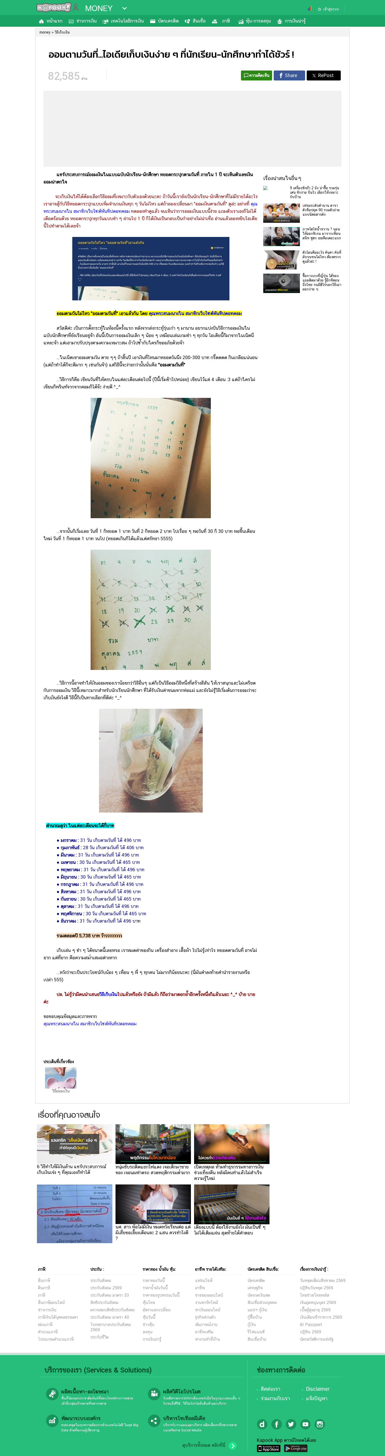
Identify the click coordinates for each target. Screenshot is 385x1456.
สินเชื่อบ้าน (257, 1339)
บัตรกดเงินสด (259, 1295)
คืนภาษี (44, 1287)
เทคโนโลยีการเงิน (127, 21)
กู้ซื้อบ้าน (255, 1317)
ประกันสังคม (100, 1280)
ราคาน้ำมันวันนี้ (155, 1287)
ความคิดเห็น (259, 75)
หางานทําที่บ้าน (207, 1339)
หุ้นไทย (149, 1302)
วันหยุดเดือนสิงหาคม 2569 (322, 1280)
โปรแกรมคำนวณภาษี (56, 1339)
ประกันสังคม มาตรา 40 (109, 1317)
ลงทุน (147, 1331)
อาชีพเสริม (204, 1331)
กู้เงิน (252, 1324)
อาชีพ (200, 1287)
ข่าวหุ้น (148, 1324)
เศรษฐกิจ (255, 1287)
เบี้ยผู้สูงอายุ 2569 (315, 1309)
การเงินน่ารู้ (295, 21)
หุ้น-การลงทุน (258, 21)
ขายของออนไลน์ (209, 1295)
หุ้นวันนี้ (149, 1317)
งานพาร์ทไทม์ (206, 1302)
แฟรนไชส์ (203, 1280)
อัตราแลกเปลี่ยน (156, 1309)
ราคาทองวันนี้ (154, 1280)
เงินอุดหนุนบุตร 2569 (318, 1302)
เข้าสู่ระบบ (331, 9)
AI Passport (311, 1324)
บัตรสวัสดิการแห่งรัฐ (316, 1339)
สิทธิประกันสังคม (104, 1302)
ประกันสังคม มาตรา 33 (109, 1295)
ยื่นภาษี (44, 1280)
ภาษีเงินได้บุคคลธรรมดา (58, 1317)
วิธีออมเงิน (61, 1091)
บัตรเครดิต (168, 21)
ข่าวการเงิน (86, 21)
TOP (372, 1447)
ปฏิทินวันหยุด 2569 (316, 1287)
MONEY (99, 8)
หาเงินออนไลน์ (207, 1309)
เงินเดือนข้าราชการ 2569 (321, 1317)
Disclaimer (318, 1389)
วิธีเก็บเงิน (108, 994)
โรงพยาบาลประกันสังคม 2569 (110, 1327)
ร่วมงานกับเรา (275, 1398)
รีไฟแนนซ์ (256, 1331)
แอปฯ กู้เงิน (257, 1309)
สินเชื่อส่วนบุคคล (262, 1302)
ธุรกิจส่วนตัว (205, 1317)
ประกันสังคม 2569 (106, 1287)
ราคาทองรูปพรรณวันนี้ (161, 1295)
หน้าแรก (54, 21)
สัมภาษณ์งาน (206, 1324)
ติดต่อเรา (270, 1389)
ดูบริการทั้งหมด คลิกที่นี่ (203, 1445)
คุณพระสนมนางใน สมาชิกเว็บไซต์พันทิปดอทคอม (195, 313)
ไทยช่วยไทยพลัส (314, 1295)
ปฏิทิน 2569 (310, 1331)
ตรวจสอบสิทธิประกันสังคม (112, 1309)
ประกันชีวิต (99, 1337)
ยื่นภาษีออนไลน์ (51, 1302)
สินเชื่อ (199, 21)
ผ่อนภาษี (45, 1324)
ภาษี (226, 21)
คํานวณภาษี (48, 1331)
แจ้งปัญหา (316, 1398)
